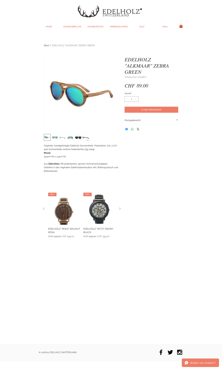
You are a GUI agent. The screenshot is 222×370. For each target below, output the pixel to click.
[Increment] (136, 99)
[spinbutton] (131, 99)
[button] (181, 26)
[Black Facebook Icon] (160, 352)
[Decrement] (127, 99)
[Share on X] (138, 129)
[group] (82, 215)
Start (46, 45)
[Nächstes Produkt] (120, 208)
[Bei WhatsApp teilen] (132, 129)
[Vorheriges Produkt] (44, 208)
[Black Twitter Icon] (170, 352)
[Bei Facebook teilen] (126, 129)
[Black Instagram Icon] (179, 352)
